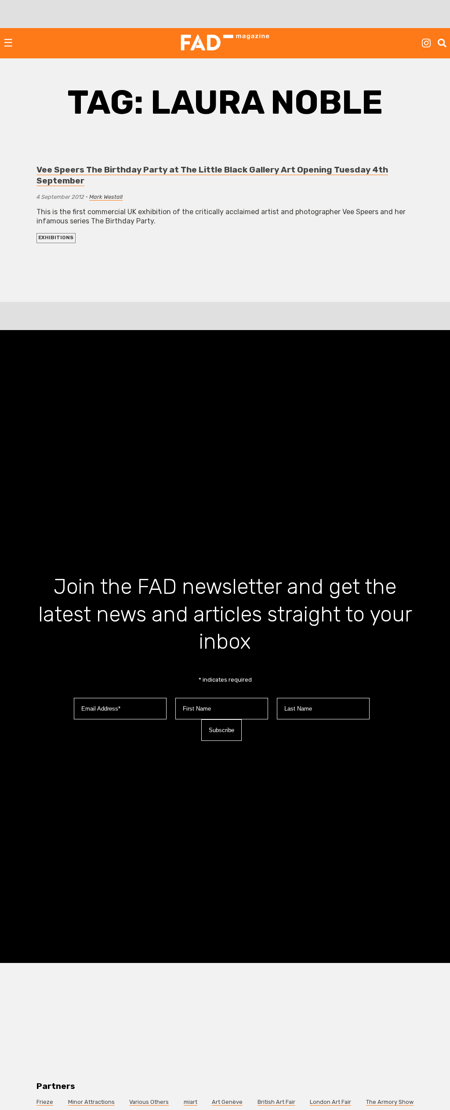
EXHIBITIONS (55, 238)
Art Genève (227, 1102)
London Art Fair (330, 1102)
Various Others (149, 1102)
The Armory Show (390, 1102)
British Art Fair (276, 1102)
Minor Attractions (91, 1102)
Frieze (44, 1102)
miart (190, 1102)
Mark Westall (106, 197)
